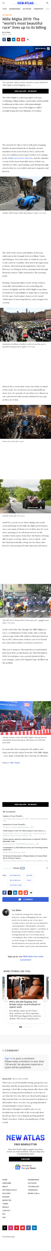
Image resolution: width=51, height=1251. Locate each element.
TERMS (5, 1204)
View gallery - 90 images (25, 91)
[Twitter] (9, 39)
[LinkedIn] (13, 39)
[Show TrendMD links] (47, 868)
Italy (29, 880)
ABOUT (5, 1186)
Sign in (8, 1058)
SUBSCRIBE (6, 1183)
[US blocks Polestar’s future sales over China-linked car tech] (25, 987)
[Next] (45, 998)
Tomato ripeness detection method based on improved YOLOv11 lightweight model (25, 840)
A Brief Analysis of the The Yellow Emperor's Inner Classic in (24, 831)
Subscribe (25, 1159)
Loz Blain (16, 910)
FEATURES (6, 1193)
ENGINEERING (14, 9)
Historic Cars (16, 885)
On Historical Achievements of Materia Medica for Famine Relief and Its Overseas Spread (25, 857)
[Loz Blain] (5, 912)
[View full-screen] (48, 48)
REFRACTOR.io (33, 1193)
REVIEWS (5, 1197)
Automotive (7, 15)
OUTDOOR (27, 9)
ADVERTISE (6, 1200)
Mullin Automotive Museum (20, 158)
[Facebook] (4, 39)
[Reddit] (18, 39)
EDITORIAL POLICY (9, 1190)
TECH (4, 9)
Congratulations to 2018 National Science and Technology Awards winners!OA (25, 849)
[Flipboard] (23, 39)
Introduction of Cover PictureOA (14, 824)
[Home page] (25, 4)
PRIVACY (5, 1207)
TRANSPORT (39, 9)
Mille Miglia (15, 762)
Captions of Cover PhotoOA (12, 816)
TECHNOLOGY (33, 1186)
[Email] (28, 39)
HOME (4, 1180)
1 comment (28, 899)
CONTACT (6, 1210)
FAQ (4, 1217)
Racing (30, 875)
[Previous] (6, 998)
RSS (3, 1214)
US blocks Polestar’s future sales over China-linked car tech (23, 1004)
